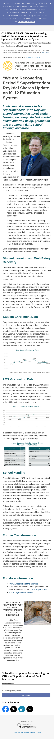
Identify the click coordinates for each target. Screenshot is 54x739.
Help (39, 732)
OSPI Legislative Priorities (21, 592)
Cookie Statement (26, 21)
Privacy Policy (18, 732)
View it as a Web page (33, 57)
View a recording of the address (23, 584)
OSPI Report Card (38, 589)
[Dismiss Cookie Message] (50, 2)
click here (45, 52)
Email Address (8, 683)
